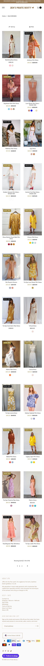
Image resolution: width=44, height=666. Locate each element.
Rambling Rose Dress (11, 60)
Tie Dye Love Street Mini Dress (33, 282)
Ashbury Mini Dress (32, 60)
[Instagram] (8, 651)
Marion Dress (33, 500)
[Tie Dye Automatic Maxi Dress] (11, 310)
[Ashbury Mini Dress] (33, 44)
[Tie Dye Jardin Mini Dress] (33, 528)
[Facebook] (3, 651)
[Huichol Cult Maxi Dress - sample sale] (33, 176)
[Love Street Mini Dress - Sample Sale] (33, 88)
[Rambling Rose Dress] (11, 44)
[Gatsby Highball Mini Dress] (33, 397)
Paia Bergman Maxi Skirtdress (11, 543)
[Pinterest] (5, 651)
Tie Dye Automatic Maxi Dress (11, 326)
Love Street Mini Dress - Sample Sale (33, 104)
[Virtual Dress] (33, 310)
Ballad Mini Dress (11, 456)
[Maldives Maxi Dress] (11, 133)
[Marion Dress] (33, 484)
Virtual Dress (32, 326)
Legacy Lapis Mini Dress (33, 456)
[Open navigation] (3, 7)
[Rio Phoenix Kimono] (11, 266)
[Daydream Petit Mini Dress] (11, 88)
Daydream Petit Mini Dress (11, 103)
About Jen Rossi (7, 608)
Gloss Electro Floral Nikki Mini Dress (11, 237)
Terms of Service (7, 606)
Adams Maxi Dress (11, 369)
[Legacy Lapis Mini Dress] (33, 441)
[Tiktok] (11, 651)
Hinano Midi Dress (32, 237)
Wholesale (5, 604)
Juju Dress (33, 148)
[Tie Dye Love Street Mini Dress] (33, 266)
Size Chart (5, 602)
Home (4, 16)
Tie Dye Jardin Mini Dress (32, 543)
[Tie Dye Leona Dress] (11, 397)
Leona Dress (32, 369)
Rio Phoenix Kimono (11, 282)
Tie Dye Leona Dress (11, 413)
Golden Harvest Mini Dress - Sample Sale (11, 192)
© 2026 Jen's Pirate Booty (9, 659)
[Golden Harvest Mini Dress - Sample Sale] (11, 176)
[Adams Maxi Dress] (11, 354)
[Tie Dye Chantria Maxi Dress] (11, 484)
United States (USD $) (13, 635)
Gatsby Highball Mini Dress (33, 413)
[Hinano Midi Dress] (33, 221)
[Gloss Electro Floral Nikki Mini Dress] (11, 221)
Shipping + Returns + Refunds (10, 600)
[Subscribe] (37, 626)
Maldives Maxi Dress (11, 148)
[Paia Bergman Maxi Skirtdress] (11, 528)
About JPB (5, 610)
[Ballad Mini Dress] (11, 441)
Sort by (13, 27)
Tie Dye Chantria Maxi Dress (11, 500)
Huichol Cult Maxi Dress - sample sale (32, 192)
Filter (32, 27)
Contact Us (5, 598)
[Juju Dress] (33, 133)
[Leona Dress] (33, 354)
